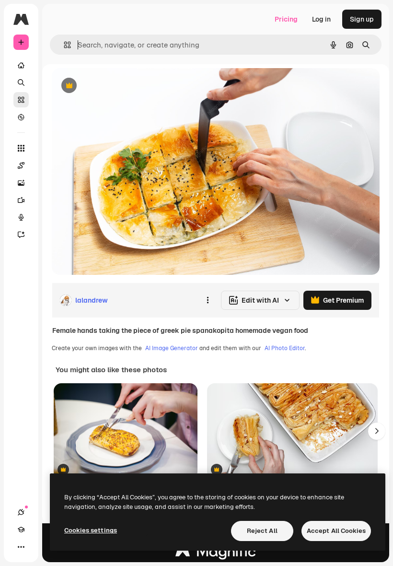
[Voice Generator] (21, 217)
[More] (21, 546)
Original (113, 86)
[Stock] (21, 99)
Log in (321, 19)
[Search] (21, 82)
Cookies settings (90, 530)
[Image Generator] (21, 182)
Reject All (262, 531)
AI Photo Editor (285, 348)
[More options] (207, 300)
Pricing (286, 19)
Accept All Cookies (336, 531)
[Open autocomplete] (63, 44)
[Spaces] (21, 165)
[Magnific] (215, 553)
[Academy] (21, 529)
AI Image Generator (171, 348)
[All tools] (21, 148)
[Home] (21, 65)
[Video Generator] (21, 200)
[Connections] (21, 512)
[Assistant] (21, 234)
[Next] (376, 431)
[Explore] (21, 117)
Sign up (362, 19)
